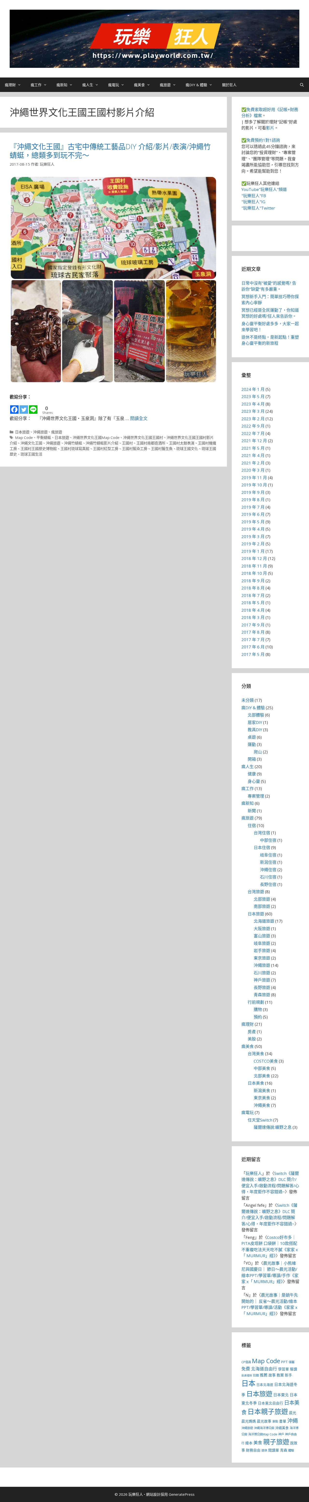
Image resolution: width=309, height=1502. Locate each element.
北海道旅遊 (264, 921)
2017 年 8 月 (253, 632)
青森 (283, 1450)
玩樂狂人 (254, 1173)
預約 (258, 1017)
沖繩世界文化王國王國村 (143, 437)
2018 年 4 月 (253, 610)
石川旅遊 (262, 973)
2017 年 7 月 (253, 639)
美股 (252, 1039)
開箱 (252, 759)
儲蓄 (292, 1362)
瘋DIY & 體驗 (196, 84)
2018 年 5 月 (253, 602)
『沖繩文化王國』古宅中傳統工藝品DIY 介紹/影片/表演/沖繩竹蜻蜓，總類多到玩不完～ (110, 150)
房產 (252, 1031)
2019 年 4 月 (253, 529)
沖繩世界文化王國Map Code (96, 437)
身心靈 (254, 781)
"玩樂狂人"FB (253, 195)
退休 (264, 1450)
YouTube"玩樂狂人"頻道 (264, 189)
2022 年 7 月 (253, 433)
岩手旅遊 (262, 950)
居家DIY (255, 722)
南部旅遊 (262, 906)
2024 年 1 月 (253, 389)
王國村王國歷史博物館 (39, 448)
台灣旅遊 (256, 891)
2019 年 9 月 (253, 492)
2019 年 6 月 (253, 514)
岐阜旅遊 (262, 943)
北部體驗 (256, 715)
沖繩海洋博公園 (264, 1428)
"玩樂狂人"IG (253, 201)
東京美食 (262, 1098)
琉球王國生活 (31, 454)
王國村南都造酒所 (150, 443)
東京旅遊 (262, 958)
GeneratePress (182, 1494)
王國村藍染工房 (134, 448)
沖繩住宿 (268, 869)
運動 (252, 744)
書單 (282, 1421)
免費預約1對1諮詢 (263, 140)
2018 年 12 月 (254, 558)
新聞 (252, 811)
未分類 (247, 700)
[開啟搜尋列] (302, 84)
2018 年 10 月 (254, 573)
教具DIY (255, 729)
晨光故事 (264, 1421)
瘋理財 (10, 84)
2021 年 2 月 (253, 463)
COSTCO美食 (266, 1061)
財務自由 (253, 1450)
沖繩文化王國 (31, 443)
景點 (275, 1421)
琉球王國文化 (187, 448)
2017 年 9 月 (253, 625)
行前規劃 (256, 1002)
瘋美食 (139, 84)
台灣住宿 (262, 832)
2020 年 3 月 (253, 470)
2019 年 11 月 (254, 477)
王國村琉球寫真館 (74, 448)
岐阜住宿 (268, 855)
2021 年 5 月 (253, 448)
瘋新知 (61, 84)
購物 (258, 1009)
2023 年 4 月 (253, 404)
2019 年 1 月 (253, 551)
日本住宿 (262, 847)
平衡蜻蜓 (43, 437)
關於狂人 (229, 84)
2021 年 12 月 (254, 440)
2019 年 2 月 (253, 544)
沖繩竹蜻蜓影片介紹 (102, 443)
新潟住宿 (268, 862)
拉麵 (256, 1375)
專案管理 (256, 796)
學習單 (283, 1369)
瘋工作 (36, 84)
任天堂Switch (260, 1120)
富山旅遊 (262, 936)
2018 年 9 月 (253, 580)
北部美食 (262, 1076)
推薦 (263, 1375)
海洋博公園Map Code (262, 1434)
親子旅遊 (276, 1441)
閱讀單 (273, 1450)
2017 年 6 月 (253, 647)
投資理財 (246, 1375)
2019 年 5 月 (253, 522)
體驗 (291, 1450)
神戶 (281, 1434)
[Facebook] (14, 407)
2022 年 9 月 (253, 426)
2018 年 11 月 (254, 566)
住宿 (252, 825)
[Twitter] (24, 407)
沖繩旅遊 (40, 431)
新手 (288, 1375)
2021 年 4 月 (253, 455)
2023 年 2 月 (253, 418)
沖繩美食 (262, 1105)
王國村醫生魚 (162, 448)
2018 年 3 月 (253, 617)
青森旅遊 (262, 994)
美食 (257, 1443)
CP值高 (246, 1362)
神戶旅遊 (262, 980)
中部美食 (262, 1068)
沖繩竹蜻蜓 (73, 443)
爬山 (258, 752)
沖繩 (292, 1420)
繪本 (249, 1442)
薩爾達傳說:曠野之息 (273, 1127)
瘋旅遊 (165, 84)
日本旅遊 (22, 431)
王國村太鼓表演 (181, 443)
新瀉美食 (262, 1090)
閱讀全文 (138, 418)
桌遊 (252, 737)
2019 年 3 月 (253, 536)
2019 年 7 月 (253, 507)
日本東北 (281, 1394)
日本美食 (256, 1083)
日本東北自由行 (270, 1403)
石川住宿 (268, 877)
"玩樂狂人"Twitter (258, 208)
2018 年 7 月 (253, 595)
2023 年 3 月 (253, 411)
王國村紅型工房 (105, 448)
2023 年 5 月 (253, 396)
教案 (280, 1375)
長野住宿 (268, 884)
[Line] (33, 407)
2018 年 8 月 (253, 588)
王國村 (127, 443)
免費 (245, 1369)
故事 (272, 1375)
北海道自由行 (264, 1369)
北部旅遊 (262, 899)
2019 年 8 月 (253, 499)
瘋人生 (87, 84)
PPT (284, 1361)
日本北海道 (264, 1385)
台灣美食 (256, 1053)
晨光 (292, 1412)
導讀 (293, 1369)
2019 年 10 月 (254, 485)
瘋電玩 (113, 84)
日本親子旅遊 (267, 1411)
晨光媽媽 (248, 1421)
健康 (252, 774)
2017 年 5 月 (253, 654)
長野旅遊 (262, 987)
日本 (248, 1383)
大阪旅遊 (262, 928)
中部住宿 (268, 840)
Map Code (24, 437)
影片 (270, 128)
